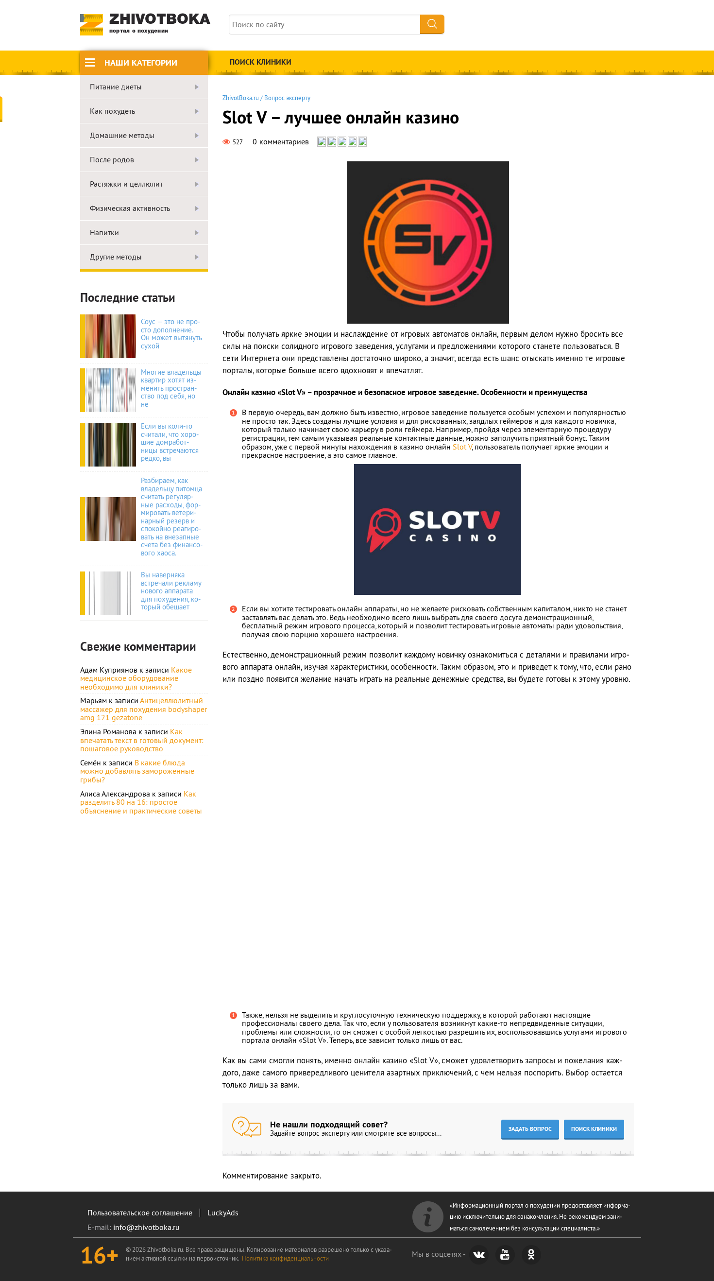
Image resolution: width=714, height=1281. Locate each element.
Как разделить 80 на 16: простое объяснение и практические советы (141, 802)
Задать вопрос (530, 1129)
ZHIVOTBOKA (159, 24)
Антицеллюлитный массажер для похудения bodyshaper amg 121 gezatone (143, 708)
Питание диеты (116, 87)
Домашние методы (122, 135)
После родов (112, 160)
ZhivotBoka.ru (240, 98)
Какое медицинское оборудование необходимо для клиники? (136, 678)
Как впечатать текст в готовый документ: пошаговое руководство (142, 740)
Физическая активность (130, 208)
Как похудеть (112, 111)
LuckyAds (222, 1212)
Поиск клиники (260, 62)
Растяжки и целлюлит (126, 184)
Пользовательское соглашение (139, 1212)
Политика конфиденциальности (285, 1258)
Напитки (104, 232)
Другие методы (116, 257)
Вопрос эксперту (287, 98)
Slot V (462, 446)
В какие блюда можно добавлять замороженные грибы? (137, 771)
